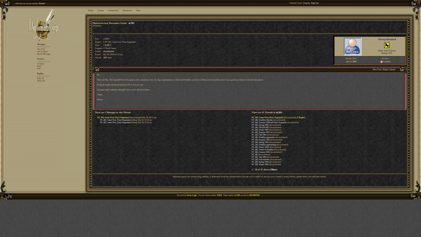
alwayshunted (108, 51)
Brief (39, 66)
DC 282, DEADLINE (260, 127)
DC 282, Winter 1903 (260, 164)
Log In (306, 3)
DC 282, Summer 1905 (261, 140)
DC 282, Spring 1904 (260, 162)
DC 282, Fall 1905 (259, 135)
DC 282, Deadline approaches (263, 137)
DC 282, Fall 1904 (259, 157)
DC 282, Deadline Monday (262, 120)
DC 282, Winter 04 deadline (262, 149)
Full (38, 68)
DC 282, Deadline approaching (264, 145)
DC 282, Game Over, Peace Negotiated (115, 120)
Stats (138, 10)
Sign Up (314, 3)
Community (113, 10)
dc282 (131, 23)
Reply (385, 69)
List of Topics (42, 51)
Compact (40, 64)
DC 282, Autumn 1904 (261, 152)
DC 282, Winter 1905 (260, 130)
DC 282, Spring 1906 (260, 125)
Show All (41, 81)
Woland (42, 3)
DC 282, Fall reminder (260, 159)
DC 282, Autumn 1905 (261, 132)
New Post (41, 49)
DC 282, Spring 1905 (260, 142)
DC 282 (255, 154)
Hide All (40, 78)
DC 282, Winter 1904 (260, 147)
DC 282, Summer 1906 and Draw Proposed (269, 122)
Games (101, 10)
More (273, 169)
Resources (127, 10)
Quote (392, 69)
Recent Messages (44, 54)
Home (91, 10)
